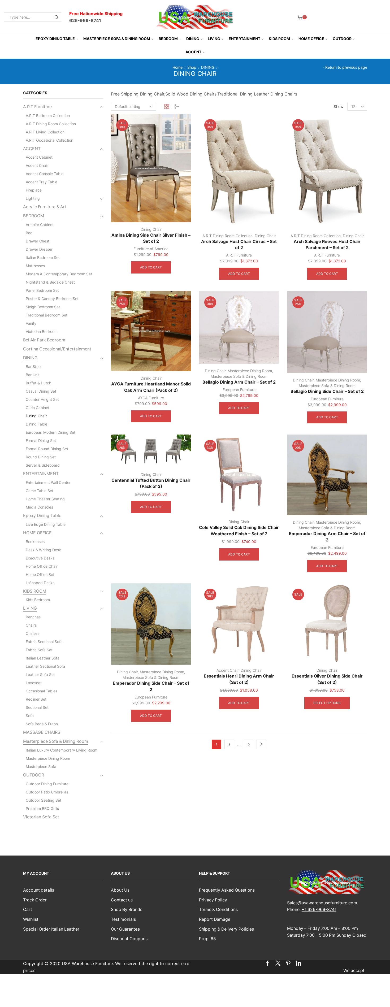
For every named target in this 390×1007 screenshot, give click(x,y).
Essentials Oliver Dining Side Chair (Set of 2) (327, 679)
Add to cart (151, 267)
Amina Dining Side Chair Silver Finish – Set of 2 (150, 238)
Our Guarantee (125, 929)
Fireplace (34, 190)
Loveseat (34, 682)
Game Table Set (39, 490)
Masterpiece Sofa (41, 766)
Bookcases (35, 541)
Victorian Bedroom (42, 331)
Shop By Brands (126, 909)
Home (177, 67)
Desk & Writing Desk (43, 550)
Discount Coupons (129, 938)
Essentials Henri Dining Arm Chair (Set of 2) (239, 679)
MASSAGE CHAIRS (41, 732)
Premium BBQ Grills (42, 808)
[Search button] (56, 17)
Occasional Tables (41, 691)
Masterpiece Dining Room (250, 370)
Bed (29, 233)
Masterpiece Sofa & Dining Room (116, 38)
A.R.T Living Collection (45, 132)
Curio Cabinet (37, 407)
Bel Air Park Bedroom (44, 339)
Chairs (31, 625)
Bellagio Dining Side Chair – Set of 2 (327, 391)
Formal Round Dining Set (47, 448)
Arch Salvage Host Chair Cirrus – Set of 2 (239, 244)
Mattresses (35, 265)
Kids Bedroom (38, 599)
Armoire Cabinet (40, 224)
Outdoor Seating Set (43, 800)
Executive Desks (40, 558)
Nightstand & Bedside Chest (50, 282)
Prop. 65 (207, 938)
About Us (120, 890)
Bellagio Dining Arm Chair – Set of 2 (239, 382)
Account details (38, 890)
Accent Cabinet (39, 157)
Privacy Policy (213, 899)
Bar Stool (33, 366)
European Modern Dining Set (50, 432)
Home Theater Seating (45, 499)
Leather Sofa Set (40, 674)
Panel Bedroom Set (42, 290)
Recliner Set (36, 699)
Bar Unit (33, 374)
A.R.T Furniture (239, 255)
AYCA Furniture (151, 398)
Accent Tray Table (41, 182)
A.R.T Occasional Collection (49, 140)
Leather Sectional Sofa (45, 666)
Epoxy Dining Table (55, 38)
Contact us (122, 899)
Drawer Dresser (39, 249)
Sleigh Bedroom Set (43, 307)
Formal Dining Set (41, 440)
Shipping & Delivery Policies (226, 929)
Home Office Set (40, 574)
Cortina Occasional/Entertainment (57, 348)
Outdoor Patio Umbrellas (47, 792)
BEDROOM (168, 38)
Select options (327, 703)
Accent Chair (227, 670)
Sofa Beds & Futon (42, 724)
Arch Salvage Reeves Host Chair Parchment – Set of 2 (327, 244)
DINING (192, 38)
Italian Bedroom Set (43, 257)
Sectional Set (37, 707)
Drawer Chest (37, 241)
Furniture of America (150, 248)
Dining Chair (151, 229)
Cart (27, 909)
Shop (191, 67)
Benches (33, 617)
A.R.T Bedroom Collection (48, 115)
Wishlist (30, 919)
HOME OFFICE (311, 38)
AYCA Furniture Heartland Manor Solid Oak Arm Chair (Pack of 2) (151, 387)
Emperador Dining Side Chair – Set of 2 (151, 686)
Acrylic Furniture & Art (45, 206)
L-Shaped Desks (40, 582)
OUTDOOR (342, 38)
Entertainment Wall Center (48, 482)
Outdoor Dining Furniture (47, 784)
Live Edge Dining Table (46, 524)
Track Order (35, 899)
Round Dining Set (41, 457)
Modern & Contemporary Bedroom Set (59, 274)
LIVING (214, 38)
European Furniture (239, 389)
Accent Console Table (44, 173)
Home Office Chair (42, 566)
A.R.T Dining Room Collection (227, 235)
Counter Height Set (42, 399)
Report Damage (214, 919)
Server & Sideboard (43, 465)
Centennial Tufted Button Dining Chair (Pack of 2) (150, 483)
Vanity (31, 323)
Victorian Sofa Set (41, 816)
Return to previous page (346, 67)
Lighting (33, 198)
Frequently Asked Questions (227, 890)
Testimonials (123, 919)
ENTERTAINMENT (244, 38)
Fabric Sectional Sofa (44, 641)
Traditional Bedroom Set (46, 315)
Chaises (32, 633)
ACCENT (193, 52)
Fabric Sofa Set (39, 650)
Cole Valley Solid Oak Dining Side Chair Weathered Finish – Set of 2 (239, 530)
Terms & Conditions (218, 909)
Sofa (30, 715)
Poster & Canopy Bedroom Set (52, 298)
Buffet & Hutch (38, 383)
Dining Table (36, 424)
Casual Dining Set (41, 391)
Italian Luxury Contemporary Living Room (61, 750)
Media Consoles (39, 507)
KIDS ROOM (279, 38)
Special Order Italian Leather (51, 929)
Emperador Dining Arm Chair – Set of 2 (327, 536)
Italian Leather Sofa (42, 658)
